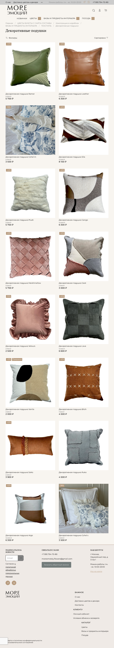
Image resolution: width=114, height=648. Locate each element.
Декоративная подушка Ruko (72, 472)
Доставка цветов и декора (25, 2)
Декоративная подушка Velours (20, 346)
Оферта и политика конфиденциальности (24, 640)
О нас (8, 2)
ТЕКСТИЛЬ (46, 26)
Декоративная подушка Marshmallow (23, 283)
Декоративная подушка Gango (73, 220)
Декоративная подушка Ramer (20, 94)
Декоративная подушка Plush (20, 220)
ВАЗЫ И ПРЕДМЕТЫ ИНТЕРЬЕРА (59, 18)
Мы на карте (96, 571)
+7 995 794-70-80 (100, 2)
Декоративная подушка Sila (72, 157)
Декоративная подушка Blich (72, 409)
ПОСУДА (86, 18)
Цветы (84, 627)
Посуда (84, 635)
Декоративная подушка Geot (72, 283)
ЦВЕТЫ (33, 18)
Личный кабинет (81, 614)
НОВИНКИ (22, 18)
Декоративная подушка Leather (74, 94)
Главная (9, 23)
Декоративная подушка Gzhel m (21, 157)
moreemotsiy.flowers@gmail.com (57, 559)
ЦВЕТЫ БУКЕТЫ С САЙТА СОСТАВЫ (34, 23)
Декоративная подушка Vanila (20, 409)
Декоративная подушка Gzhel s (73, 535)
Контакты (79, 605)
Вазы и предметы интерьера (94, 631)
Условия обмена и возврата (86, 618)
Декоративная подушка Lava (72, 346)
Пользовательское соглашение (19, 642)
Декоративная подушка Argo (19, 535)
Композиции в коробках (67, 23)
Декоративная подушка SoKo (19, 472)
